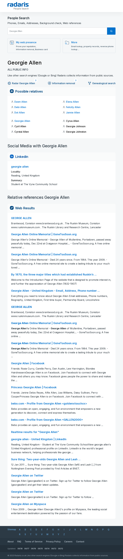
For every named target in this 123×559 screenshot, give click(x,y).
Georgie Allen (22, 120)
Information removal (63, 83)
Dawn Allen (20, 101)
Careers (68, 541)
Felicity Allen (73, 107)
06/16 (33, 548)
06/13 (53, 548)
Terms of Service (33, 541)
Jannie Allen (73, 112)
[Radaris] (18, 4)
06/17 (26, 548)
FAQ (19, 541)
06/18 (20, 548)
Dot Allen (19, 112)
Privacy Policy (53, 541)
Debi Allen (20, 107)
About (11, 541)
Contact (80, 541)
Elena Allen (72, 101)
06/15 (40, 548)
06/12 (60, 548)
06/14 (47, 548)
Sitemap (12, 529)
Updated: (12, 548)
